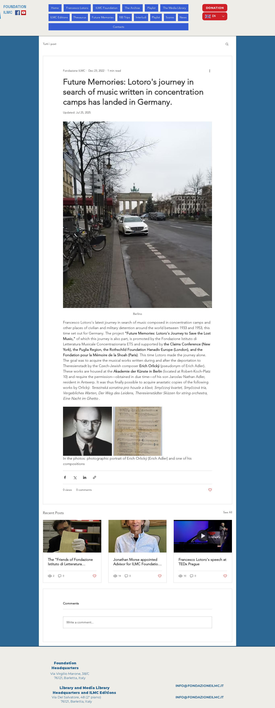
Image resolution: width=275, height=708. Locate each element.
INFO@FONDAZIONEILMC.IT (200, 686)
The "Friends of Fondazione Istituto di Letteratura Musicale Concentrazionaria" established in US (71, 561)
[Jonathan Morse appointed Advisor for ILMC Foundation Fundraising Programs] (138, 536)
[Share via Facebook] (65, 477)
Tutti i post (49, 44)
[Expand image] (87, 431)
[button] (227, 43)
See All (227, 512)
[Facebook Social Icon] (17, 12)
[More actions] (209, 70)
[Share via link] (94, 477)
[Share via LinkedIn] (85, 477)
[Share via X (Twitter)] (75, 477)
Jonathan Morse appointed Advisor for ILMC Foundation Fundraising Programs (136, 561)
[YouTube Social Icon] (23, 12)
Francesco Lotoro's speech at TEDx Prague (202, 561)
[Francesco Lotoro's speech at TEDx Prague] (203, 536)
